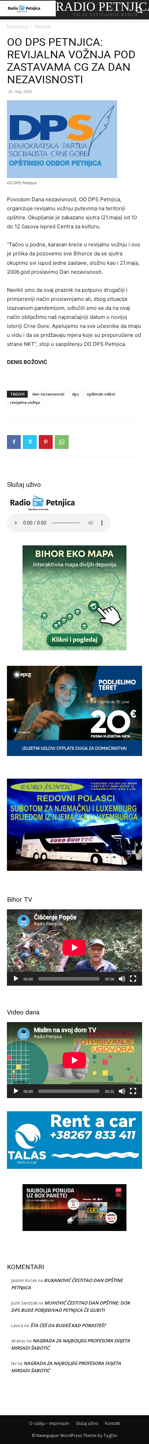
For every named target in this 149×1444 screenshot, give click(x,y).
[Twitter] (30, 442)
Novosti (42, 26)
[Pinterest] (46, 442)
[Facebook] (14, 442)
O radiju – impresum (49, 1423)
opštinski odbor (101, 394)
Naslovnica (17, 26)
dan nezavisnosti (48, 394)
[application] (74, 947)
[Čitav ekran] (133, 978)
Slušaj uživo (87, 1423)
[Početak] (15, 978)
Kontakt (112, 1423)
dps (75, 394)
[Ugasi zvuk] (122, 978)
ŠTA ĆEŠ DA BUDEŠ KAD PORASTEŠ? (68, 1325)
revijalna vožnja (25, 402)
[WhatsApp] (62, 442)
